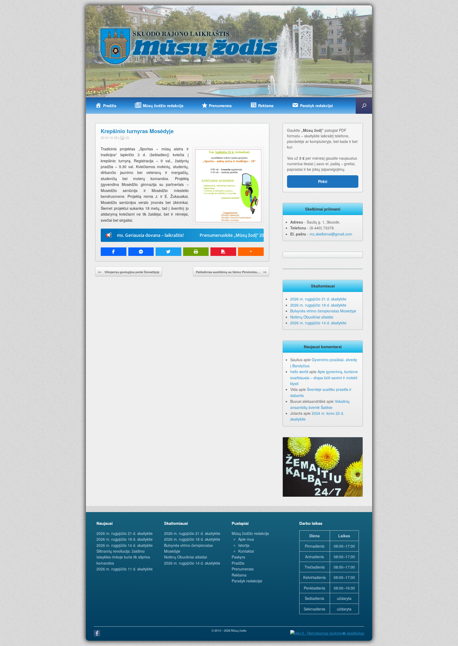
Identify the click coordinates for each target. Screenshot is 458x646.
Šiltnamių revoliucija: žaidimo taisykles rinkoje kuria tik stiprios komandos (123, 557)
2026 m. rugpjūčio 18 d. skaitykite (318, 305)
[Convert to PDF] (223, 251)
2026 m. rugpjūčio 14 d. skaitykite (318, 322)
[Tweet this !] (168, 251)
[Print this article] (196, 251)
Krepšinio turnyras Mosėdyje (137, 131)
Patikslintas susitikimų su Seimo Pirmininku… (231, 271)
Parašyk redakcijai (247, 580)
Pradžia (238, 563)
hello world (299, 371)
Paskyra (238, 557)
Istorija (243, 545)
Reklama (239, 575)
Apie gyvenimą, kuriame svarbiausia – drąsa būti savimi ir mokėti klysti (324, 377)
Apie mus (246, 539)
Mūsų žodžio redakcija (250, 533)
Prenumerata (243, 568)
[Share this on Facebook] (113, 251)
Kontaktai (246, 551)
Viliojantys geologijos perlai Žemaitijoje (128, 271)
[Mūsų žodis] (189, 46)
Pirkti (322, 181)
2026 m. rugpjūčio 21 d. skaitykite (318, 299)
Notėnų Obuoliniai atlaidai (311, 317)
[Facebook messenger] (141, 251)
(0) (127, 137)
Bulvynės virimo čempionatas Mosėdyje (323, 310)
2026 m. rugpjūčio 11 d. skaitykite (124, 568)
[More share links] (251, 251)
